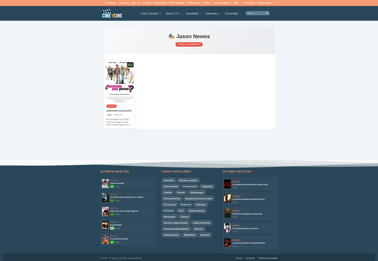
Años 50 (129, 3)
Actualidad (192, 13)
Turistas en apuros (214, 3)
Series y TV (172, 13)
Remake (198, 228)
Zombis (199, 3)
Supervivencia (197, 210)
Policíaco (201, 204)
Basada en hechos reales (199, 198)
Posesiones (242, 3)
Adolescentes (153, 3)
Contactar (250, 258)
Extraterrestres (172, 198)
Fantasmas (272, 3)
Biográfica (189, 234)
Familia (168, 192)
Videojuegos (197, 192)
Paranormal (186, 204)
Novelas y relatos (188, 180)
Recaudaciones (190, 186)
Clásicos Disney (201, 222)
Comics (185, 216)
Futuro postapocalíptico (176, 228)
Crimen (181, 192)
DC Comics (170, 204)
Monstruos (169, 216)
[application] (159, 13)
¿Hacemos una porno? (119, 110)
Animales (169, 180)
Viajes (229, 3)
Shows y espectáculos (176, 222)
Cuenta (239, 258)
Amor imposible (170, 3)
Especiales (211, 13)
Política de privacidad (268, 258)
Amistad (140, 3)
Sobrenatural (171, 186)
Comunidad (231, 13)
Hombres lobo (186, 3)
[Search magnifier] (267, 13)
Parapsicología (257, 3)
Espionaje (207, 186)
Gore (181, 210)
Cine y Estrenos (149, 13)
